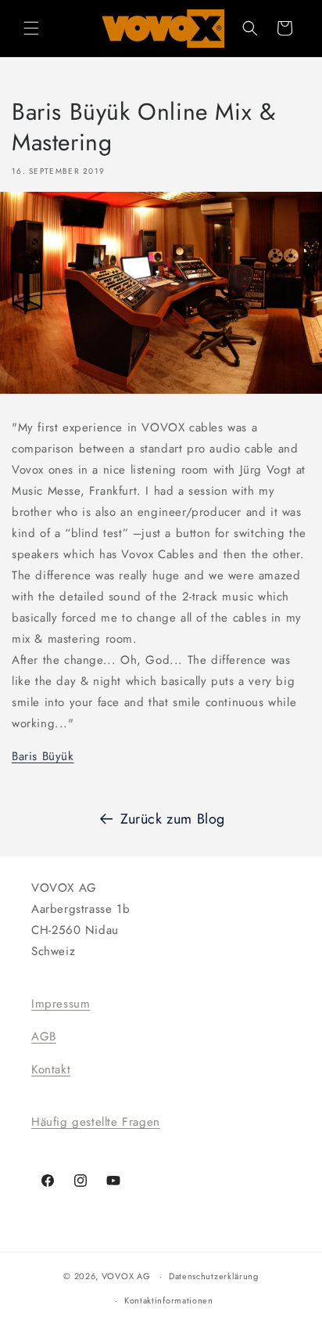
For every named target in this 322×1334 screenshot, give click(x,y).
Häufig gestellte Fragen (95, 1121)
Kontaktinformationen (168, 1300)
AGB (43, 1036)
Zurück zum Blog (172, 819)
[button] (31, 28)
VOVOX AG (126, 1276)
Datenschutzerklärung (214, 1276)
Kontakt (50, 1069)
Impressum (60, 1003)
